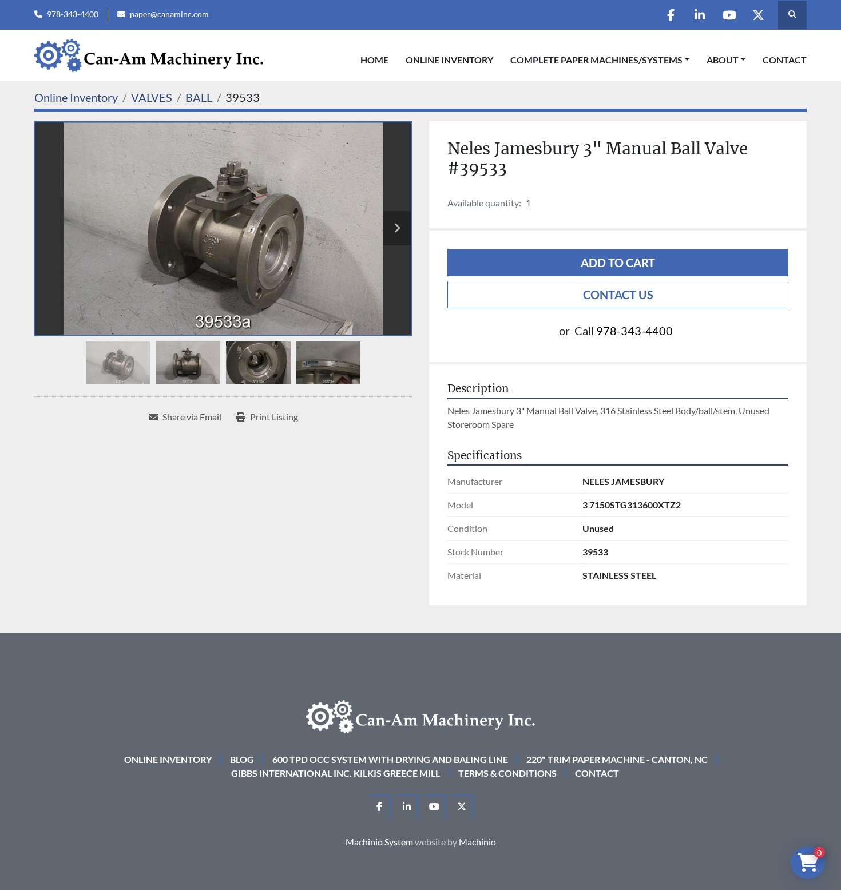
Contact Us (618, 294)
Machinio (477, 841)
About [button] (723, 59)
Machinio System (379, 841)
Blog (242, 759)
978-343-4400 (72, 14)
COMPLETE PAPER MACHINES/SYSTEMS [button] (596, 59)
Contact (785, 59)
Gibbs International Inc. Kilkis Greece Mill (335, 773)
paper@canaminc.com (169, 14)
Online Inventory (449, 59)
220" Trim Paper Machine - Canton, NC (617, 759)
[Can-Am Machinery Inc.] (420, 715)
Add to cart (618, 262)
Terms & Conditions (507, 773)
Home (374, 59)
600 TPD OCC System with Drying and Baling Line (390, 759)
